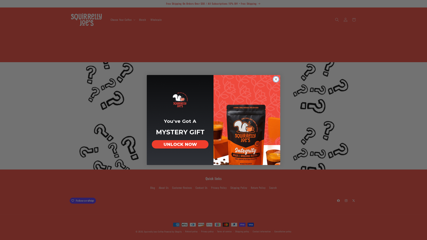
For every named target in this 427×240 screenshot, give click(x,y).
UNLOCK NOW (180, 144)
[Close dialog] (276, 79)
